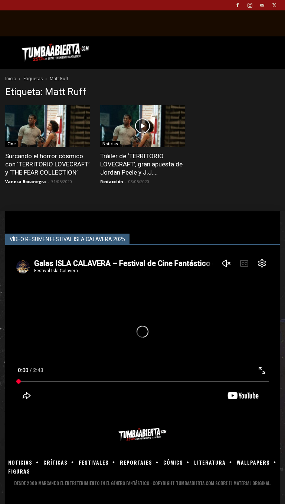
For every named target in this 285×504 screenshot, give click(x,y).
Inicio (10, 78)
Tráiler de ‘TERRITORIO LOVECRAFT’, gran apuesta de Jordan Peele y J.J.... (141, 164)
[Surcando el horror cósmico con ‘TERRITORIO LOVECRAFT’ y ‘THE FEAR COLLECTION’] (47, 126)
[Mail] (262, 5)
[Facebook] (237, 5)
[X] (274, 5)
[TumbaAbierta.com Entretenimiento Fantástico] (142, 435)
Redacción (111, 181)
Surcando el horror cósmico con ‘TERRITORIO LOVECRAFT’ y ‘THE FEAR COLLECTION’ (47, 164)
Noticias (110, 143)
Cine (11, 143)
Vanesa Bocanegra (25, 181)
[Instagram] (249, 5)
